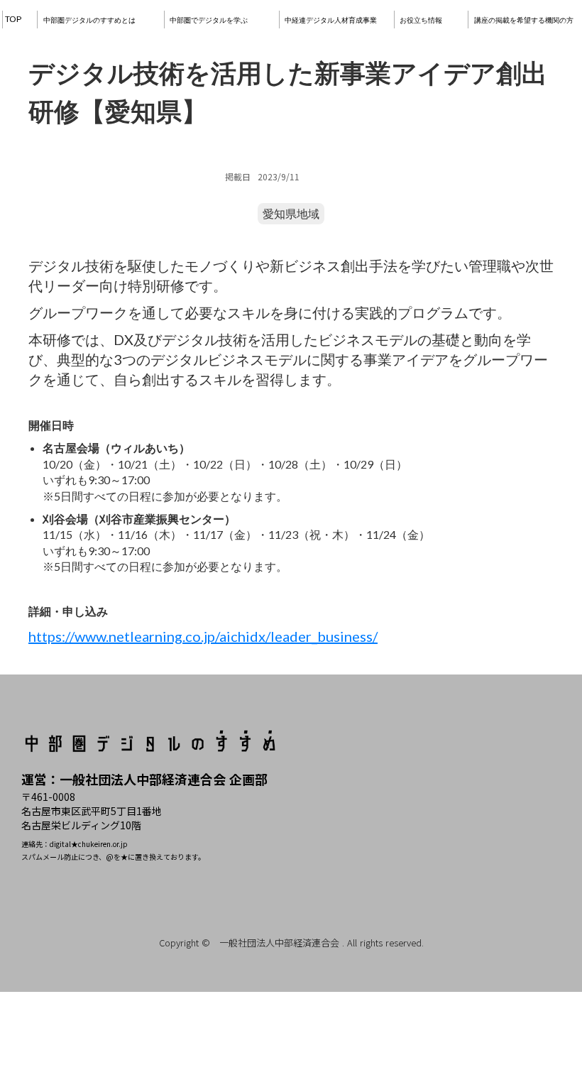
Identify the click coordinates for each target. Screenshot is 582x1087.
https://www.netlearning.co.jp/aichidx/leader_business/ (203, 636)
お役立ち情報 (421, 20)
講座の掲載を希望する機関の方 (523, 20)
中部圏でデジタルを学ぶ (209, 20)
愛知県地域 (291, 213)
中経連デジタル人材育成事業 (331, 20)
